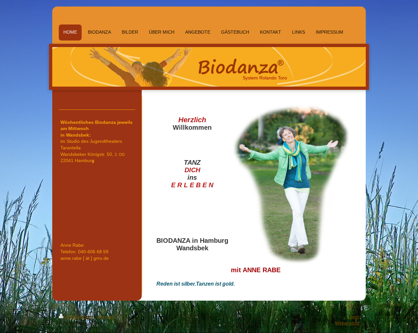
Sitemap (105, 316)
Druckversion (79, 316)
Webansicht (347, 322)
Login (353, 316)
